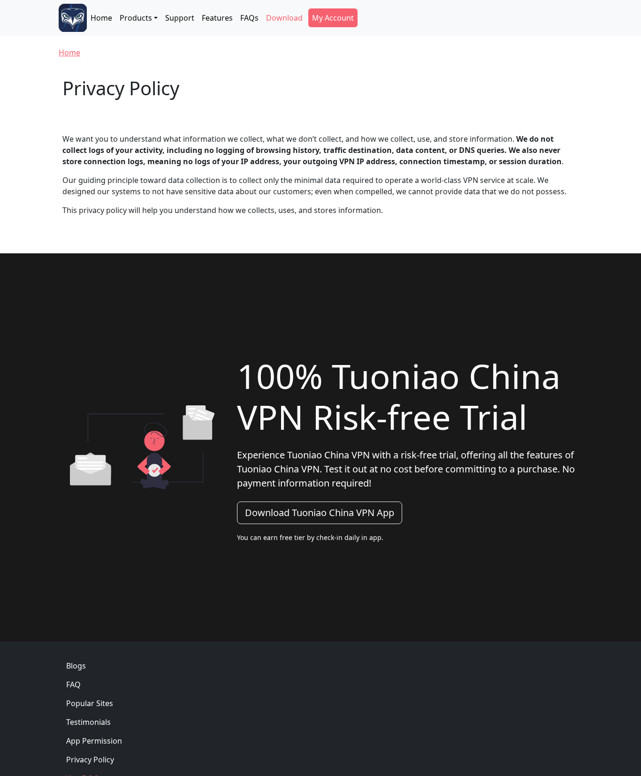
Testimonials (88, 722)
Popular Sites (89, 703)
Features (217, 18)
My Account (333, 18)
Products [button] (136, 18)
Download (284, 18)
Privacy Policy (90, 759)
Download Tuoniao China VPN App (319, 512)
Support (179, 18)
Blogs (76, 666)
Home (101, 18)
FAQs (249, 18)
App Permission (94, 741)
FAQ (73, 684)
